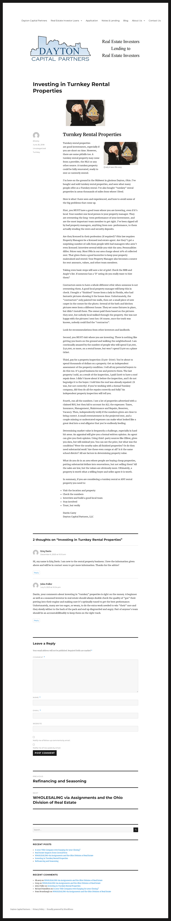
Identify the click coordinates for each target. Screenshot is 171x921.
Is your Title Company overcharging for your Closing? (57, 850)
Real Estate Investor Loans (65, 20)
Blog (125, 20)
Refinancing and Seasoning (47, 861)
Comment (39, 657)
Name (37, 697)
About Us (137, 20)
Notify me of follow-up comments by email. (51, 740)
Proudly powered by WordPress (60, 909)
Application (92, 20)
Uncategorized (39, 148)
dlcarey (36, 141)
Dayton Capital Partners (34, 20)
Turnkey (36, 152)
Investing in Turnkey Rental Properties (51, 858)
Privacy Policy (38, 909)
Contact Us (155, 20)
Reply (36, 573)
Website (37, 723)
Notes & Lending (111, 20)
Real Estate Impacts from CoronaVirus (51, 853)
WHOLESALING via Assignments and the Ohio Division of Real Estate (64, 855)
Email (37, 710)
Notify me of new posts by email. (47, 748)
